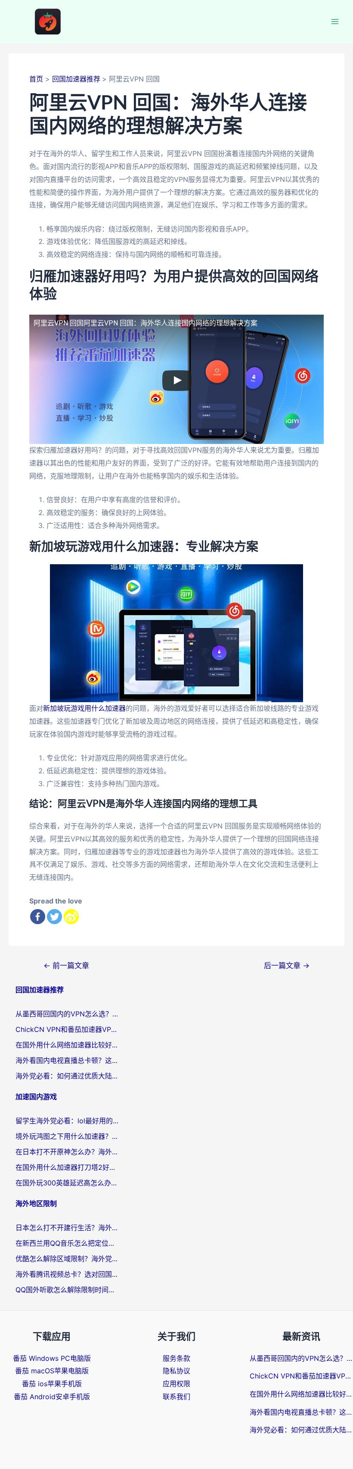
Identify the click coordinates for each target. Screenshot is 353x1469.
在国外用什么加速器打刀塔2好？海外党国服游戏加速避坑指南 (67, 1167)
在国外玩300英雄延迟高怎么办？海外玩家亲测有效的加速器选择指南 (67, 1182)
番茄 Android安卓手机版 (52, 1396)
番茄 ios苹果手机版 (52, 1383)
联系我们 (176, 1396)
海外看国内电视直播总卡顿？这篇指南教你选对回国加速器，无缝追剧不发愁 (67, 1060)
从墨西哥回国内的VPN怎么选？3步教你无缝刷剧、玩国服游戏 (67, 1014)
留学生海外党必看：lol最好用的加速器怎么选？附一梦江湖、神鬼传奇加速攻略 (67, 1120)
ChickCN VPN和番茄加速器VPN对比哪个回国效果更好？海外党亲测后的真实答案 (67, 1029)
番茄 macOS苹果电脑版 (52, 1370)
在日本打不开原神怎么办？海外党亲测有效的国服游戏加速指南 (67, 1151)
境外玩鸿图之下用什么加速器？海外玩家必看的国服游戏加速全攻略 (67, 1136)
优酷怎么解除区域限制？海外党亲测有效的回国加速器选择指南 (67, 1258)
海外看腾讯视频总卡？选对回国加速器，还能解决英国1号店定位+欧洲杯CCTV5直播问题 (67, 1274)
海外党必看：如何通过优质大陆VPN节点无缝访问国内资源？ (67, 1076)
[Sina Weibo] (71, 916)
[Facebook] (37, 916)
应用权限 (176, 1383)
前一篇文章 (66, 965)
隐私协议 (176, 1370)
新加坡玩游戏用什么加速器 (84, 708)
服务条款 (176, 1358)
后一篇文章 (287, 965)
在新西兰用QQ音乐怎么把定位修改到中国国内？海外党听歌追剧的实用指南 (67, 1243)
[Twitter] (54, 916)
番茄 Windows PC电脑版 (52, 1358)
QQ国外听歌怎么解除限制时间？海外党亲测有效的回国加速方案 (67, 1289)
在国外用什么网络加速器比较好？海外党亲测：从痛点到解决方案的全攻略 (67, 1045)
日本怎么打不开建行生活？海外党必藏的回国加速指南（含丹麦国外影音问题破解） (67, 1227)
